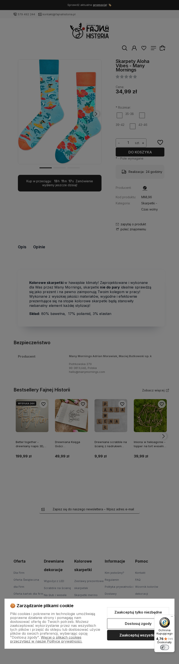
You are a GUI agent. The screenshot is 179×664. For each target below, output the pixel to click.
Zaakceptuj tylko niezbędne (138, 612)
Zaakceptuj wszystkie (138, 635)
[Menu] (172, 617)
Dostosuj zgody (138, 623)
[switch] (164, 647)
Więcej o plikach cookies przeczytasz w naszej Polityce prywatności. (46, 639)
